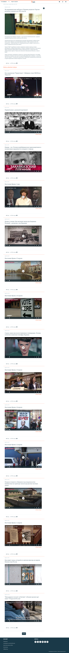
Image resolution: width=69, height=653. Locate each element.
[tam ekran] (41, 97)
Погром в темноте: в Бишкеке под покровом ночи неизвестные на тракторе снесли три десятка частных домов (29, 489)
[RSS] (45, 642)
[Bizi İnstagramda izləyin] (62, 2)
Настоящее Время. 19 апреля (12, 373)
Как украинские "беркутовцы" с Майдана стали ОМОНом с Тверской (20, 78)
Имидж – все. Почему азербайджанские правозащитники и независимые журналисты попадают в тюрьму (28, 152)
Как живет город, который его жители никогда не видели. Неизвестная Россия (22, 565)
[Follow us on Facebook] (35, 642)
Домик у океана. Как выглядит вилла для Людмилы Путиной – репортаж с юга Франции (24, 227)
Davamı (24, 633)
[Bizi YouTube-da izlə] (59, 2)
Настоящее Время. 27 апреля (12, 262)
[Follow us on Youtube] (43, 642)
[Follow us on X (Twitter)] (40, 642)
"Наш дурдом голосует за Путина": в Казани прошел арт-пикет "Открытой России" (23, 602)
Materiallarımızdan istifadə (8, 645)
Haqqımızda (5, 641)
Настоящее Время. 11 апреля (12, 526)
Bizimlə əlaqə (5, 647)
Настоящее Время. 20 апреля (12, 299)
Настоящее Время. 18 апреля (12, 411)
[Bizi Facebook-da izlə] (65, 2)
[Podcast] (47, 642)
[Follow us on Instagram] (38, 642)
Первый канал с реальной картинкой (13, 113)
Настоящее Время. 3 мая (11, 188)
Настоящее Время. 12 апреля (12, 448)
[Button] (7, 63)
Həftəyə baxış (5, 649)
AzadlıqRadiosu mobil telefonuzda (9, 643)
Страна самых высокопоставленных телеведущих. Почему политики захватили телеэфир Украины (26, 338)
